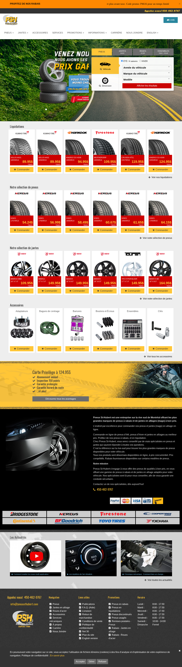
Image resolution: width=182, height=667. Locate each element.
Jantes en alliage (60, 607)
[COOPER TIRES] (158, 514)
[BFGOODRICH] (69, 521)
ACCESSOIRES (40, 32)
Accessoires (58, 614)
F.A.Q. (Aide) (88, 607)
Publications (88, 604)
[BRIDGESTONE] (24, 514)
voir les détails (22, 149)
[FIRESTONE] (113, 514)
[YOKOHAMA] (158, 521)
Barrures (77, 324)
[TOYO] (113, 521)
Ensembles (132, 324)
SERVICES (57, 32)
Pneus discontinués (121, 614)
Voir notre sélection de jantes (157, 298)
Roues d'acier (59, 611)
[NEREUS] (69, 514)
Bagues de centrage (49, 324)
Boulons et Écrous (105, 324)
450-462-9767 (105, 489)
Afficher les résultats (147, 85)
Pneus (55, 604)
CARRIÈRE (116, 32)
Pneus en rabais (119, 604)
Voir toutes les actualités (159, 580)
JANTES (22, 32)
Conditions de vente (91, 621)
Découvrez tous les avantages (61, 399)
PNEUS (8, 32)
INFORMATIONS (96, 32)
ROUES (143, 52)
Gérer (91, 661)
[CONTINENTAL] (24, 521)
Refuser (102, 661)
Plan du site (87, 635)
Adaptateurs (22, 324)
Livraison (86, 611)
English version (89, 638)
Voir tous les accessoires (159, 356)
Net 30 (85, 631)
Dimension (106, 86)
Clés (160, 324)
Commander (22, 169)
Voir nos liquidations (161, 177)
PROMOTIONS (75, 32)
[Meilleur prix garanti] (49, 77)
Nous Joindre (58, 631)
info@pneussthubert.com (24, 604)
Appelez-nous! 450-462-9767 (162, 10)
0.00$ (171, 20)
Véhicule (106, 69)
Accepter (80, 661)
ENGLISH (152, 32)
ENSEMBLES (163, 52)
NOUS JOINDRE (134, 32)
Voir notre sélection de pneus (157, 238)
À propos (56, 624)
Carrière (56, 628)
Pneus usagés (118, 618)
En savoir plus (57, 655)
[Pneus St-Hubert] (10, 20)
